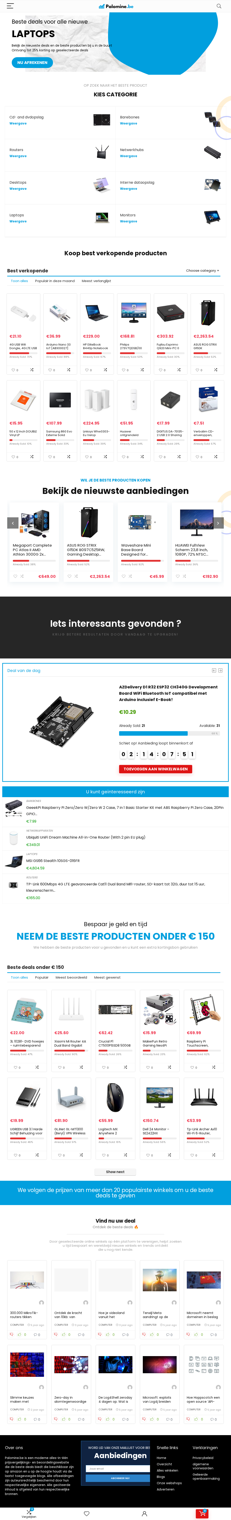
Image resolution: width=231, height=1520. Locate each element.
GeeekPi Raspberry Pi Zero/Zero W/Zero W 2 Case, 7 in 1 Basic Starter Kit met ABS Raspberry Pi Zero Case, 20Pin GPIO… (169, 693)
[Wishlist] (86, 1514)
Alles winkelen (167, 1470)
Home (161, 1458)
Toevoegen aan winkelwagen (156, 769)
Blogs (161, 1477)
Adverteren (165, 1489)
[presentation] (12, 523)
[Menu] (10, 6)
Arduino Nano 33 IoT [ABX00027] (58, 346)
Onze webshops (169, 1483)
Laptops (31, 854)
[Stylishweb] (41, 1303)
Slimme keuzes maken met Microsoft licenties (24, 1401)
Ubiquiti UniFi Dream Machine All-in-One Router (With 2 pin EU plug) (86, 837)
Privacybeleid (203, 1458)
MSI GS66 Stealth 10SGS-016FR (53, 860)
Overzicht (164, 1464)
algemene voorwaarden (203, 1466)
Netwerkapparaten (39, 830)
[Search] (219, 6)
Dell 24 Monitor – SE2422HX (156, 1131)
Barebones (33, 801)
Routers (31, 877)
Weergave (18, 123)
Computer (17, 1325)
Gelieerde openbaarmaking (206, 1476)
